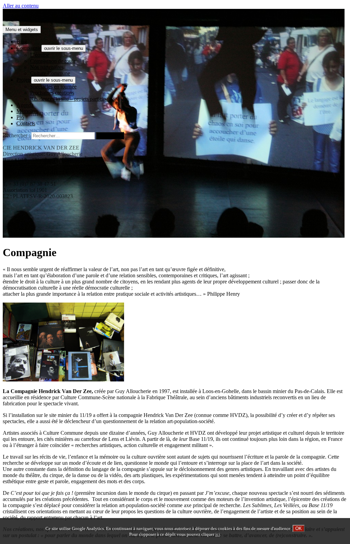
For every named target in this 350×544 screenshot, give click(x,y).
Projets (23, 80)
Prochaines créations (52, 93)
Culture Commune (50, 73)
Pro (20, 117)
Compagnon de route (53, 61)
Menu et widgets (21, 29)
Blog (21, 41)
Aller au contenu (21, 6)
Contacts (25, 123)
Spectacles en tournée (53, 86)
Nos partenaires (47, 67)
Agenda (24, 105)
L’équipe (39, 55)
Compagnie (28, 48)
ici (217, 534)
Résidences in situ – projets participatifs (72, 99)
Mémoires (27, 111)
